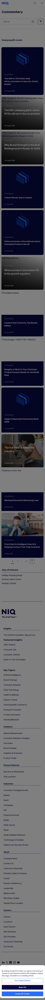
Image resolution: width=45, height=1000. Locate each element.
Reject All (22, 987)
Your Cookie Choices (22, 980)
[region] (22, 981)
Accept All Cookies (22, 994)
